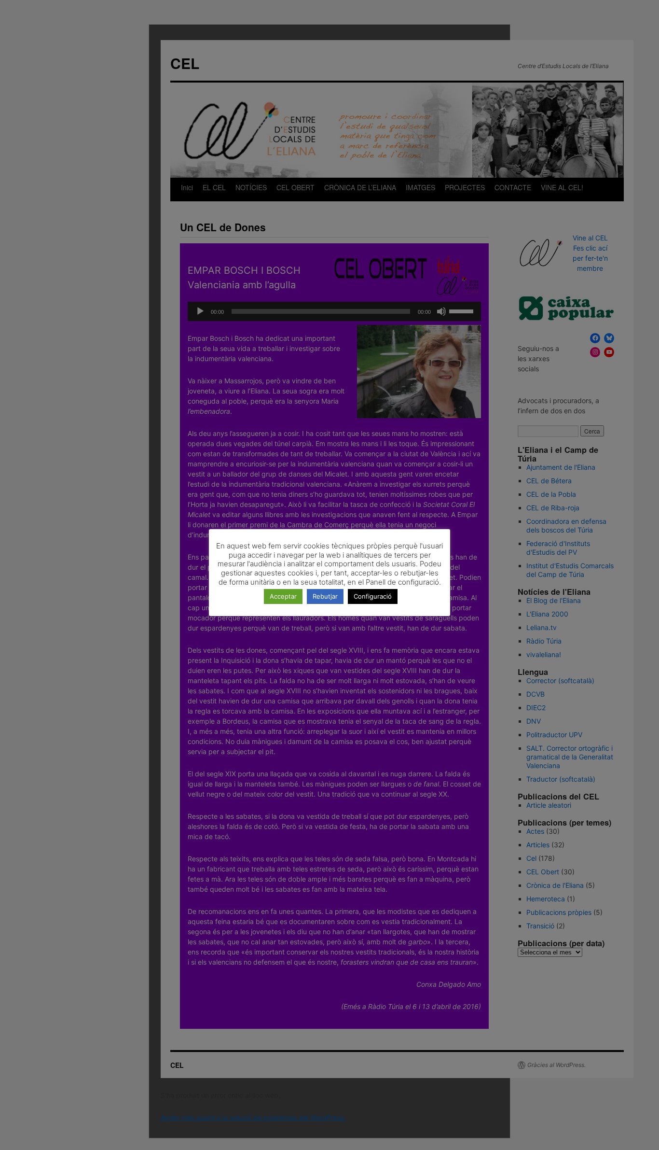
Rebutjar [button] (325, 596)
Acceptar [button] (283, 596)
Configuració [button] (373, 596)
